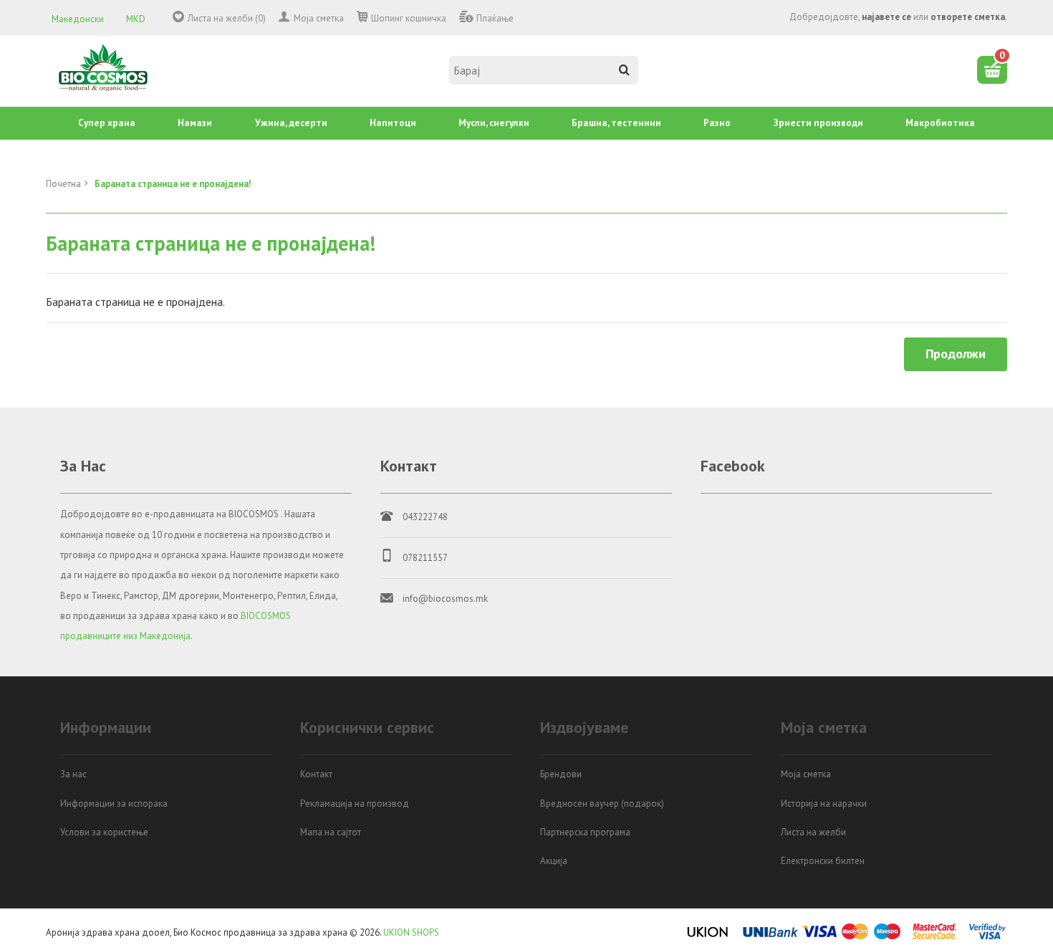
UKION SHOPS (411, 932)
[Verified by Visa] (987, 937)
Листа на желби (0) (227, 18)
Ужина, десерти (291, 123)
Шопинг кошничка (408, 18)
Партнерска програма (585, 832)
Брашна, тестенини (616, 123)
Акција (553, 861)
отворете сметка (968, 17)
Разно (717, 123)
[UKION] (708, 937)
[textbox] (543, 70)
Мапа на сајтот (330, 832)
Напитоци (393, 123)
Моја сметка (319, 18)
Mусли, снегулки (493, 123)
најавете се (886, 17)
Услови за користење (104, 832)
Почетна (63, 184)
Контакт (316, 774)
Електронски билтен (823, 861)
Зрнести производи (818, 123)
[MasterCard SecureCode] (934, 937)
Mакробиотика (940, 123)
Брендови (561, 774)
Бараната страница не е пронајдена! (173, 184)
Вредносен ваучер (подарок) (602, 803)
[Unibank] (770, 937)
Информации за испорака (114, 803)
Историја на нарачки (824, 803)
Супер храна (106, 123)
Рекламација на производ (354, 803)
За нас (73, 774)
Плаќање (495, 18)
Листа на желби (813, 832)
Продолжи (955, 353)
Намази (195, 123)
